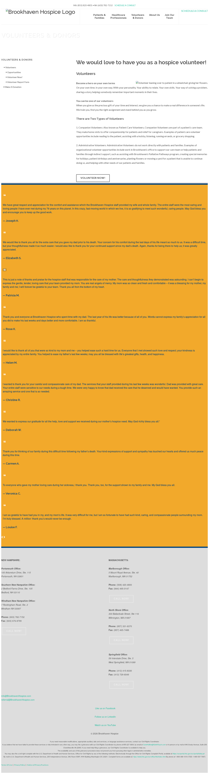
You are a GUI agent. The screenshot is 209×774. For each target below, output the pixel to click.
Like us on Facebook (105, 708)
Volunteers (10, 67)
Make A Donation (12, 87)
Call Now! (14, 631)
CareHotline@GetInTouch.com (154, 744)
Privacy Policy (19, 765)
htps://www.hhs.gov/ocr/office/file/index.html (149, 756)
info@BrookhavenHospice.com (16, 695)
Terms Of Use (6, 765)
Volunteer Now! (92, 177)
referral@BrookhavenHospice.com (18, 699)
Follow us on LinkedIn (105, 716)
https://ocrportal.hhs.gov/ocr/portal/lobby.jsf (189, 753)
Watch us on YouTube (105, 725)
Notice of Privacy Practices (38, 765)
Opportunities (14, 72)
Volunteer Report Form (18, 82)
